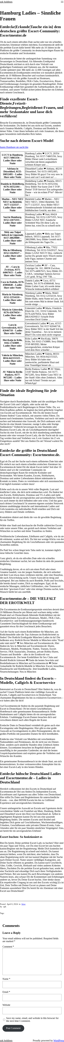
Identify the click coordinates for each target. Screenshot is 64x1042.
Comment (8, 946)
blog (23, 904)
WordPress (58, 1040)
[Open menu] (62, 2)
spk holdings (6, 1)
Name (6, 979)
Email (6, 992)
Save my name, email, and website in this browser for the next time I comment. (32, 1019)
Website (6, 1005)
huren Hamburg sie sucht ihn (14, 147)
